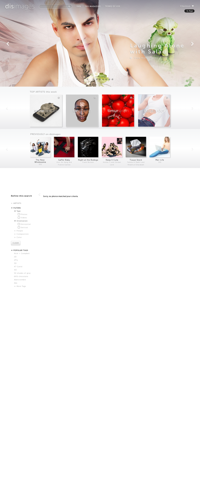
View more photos (145, 58)
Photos (24, 214)
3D (15, 263)
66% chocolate (21, 276)
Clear (16, 243)
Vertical (24, 228)
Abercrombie (20, 280)
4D (15, 270)
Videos (24, 218)
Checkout (185, 6)
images (20, 6)
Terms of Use (112, 6)
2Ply (16, 260)
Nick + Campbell (22, 253)
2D (15, 257)
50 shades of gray (22, 273)
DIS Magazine (93, 6)
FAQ (79, 6)
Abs (15, 283)
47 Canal (18, 267)
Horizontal (26, 224)
